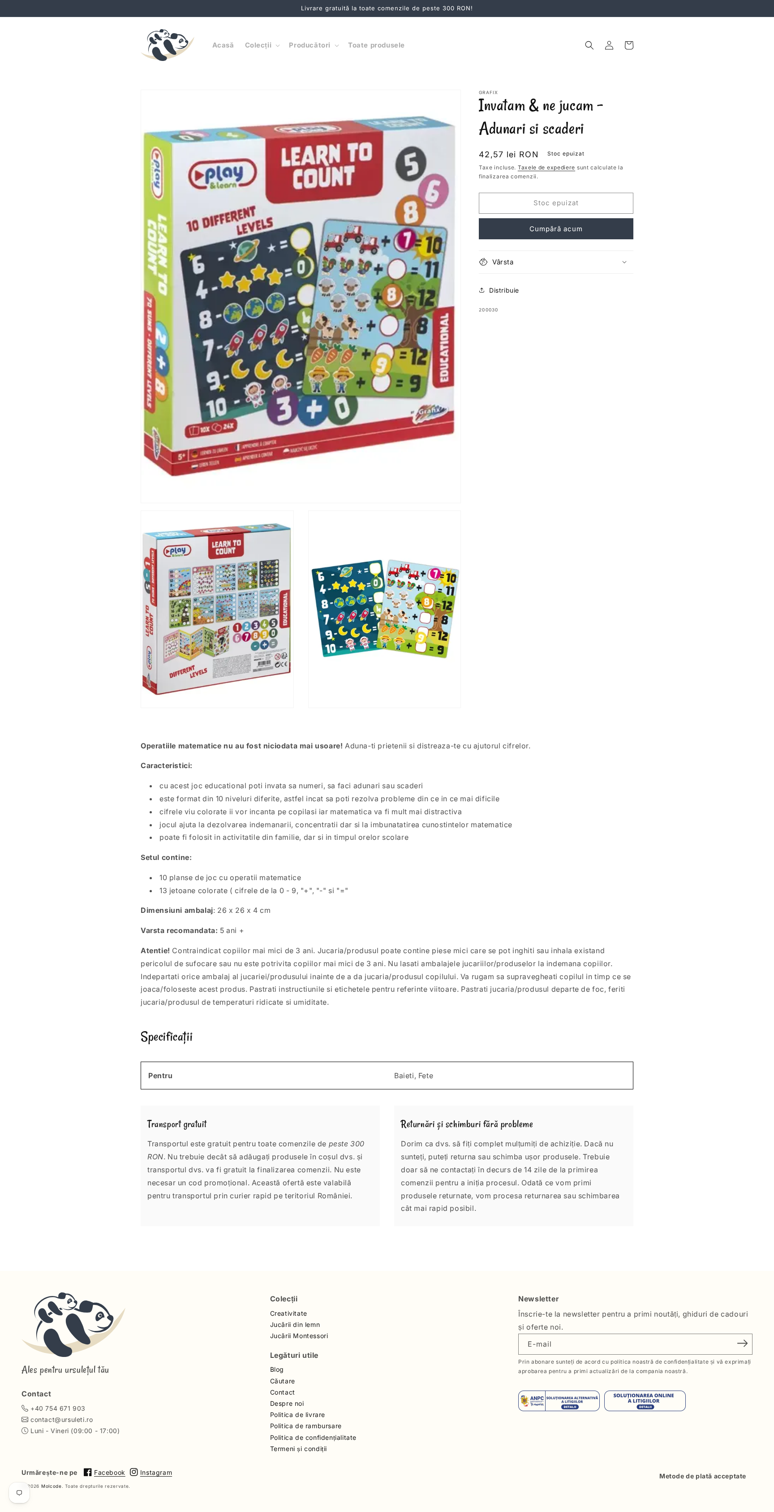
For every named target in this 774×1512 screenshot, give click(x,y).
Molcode (51, 1486)
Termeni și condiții (298, 1448)
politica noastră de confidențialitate (660, 1361)
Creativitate (288, 1313)
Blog (277, 1369)
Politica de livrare (297, 1414)
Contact (282, 1392)
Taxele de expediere (546, 167)
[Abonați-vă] (742, 1343)
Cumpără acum (556, 228)
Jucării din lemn (295, 1324)
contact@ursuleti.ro (61, 1419)
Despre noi (287, 1403)
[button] (262, 45)
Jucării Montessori (299, 1335)
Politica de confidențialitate (313, 1437)
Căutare (282, 1381)
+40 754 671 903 (58, 1408)
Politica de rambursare (306, 1426)
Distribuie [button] (504, 290)
